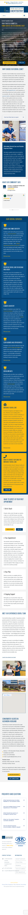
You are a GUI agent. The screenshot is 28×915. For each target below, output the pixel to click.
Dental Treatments (20, 858)
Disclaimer (18, 865)
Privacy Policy (19, 862)
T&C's (14, 884)
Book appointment (20, 872)
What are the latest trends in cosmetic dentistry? (11, 820)
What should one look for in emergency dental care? (10, 813)
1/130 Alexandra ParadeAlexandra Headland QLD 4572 (8, 862)
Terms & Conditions (20, 868)
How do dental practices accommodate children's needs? (12, 826)
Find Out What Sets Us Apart (11, 117)
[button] (14, 117)
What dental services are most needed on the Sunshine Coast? (11, 800)
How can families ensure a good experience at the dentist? (11, 807)
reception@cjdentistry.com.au (14, 3)
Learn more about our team (9, 657)
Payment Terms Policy (21, 884)
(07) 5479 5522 (8, 868)
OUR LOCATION (14, 882)
